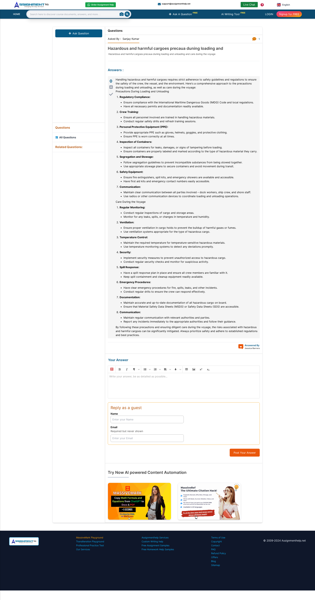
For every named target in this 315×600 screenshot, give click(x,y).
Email (114, 427)
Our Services (83, 549)
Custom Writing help (152, 541)
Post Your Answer (245, 452)
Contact (215, 545)
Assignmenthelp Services (155, 537)
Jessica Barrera (252, 348)
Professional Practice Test (90, 545)
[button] (111, 369)
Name (114, 413)
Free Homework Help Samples (158, 549)
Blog (213, 561)
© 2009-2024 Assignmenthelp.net (284, 540)
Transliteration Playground (90, 541)
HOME (16, 14)
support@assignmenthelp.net (176, 3)
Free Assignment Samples (155, 545)
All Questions (67, 137)
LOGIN (269, 14)
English (286, 4)
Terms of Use (218, 537)
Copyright (216, 541)
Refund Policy (218, 553)
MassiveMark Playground (89, 537)
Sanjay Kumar (131, 38)
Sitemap (215, 565)
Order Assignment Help (102, 4)
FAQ (213, 549)
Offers (214, 557)
